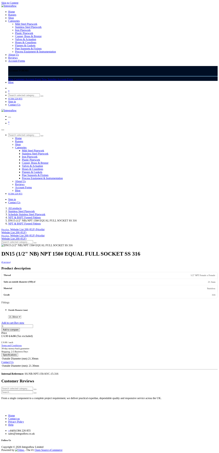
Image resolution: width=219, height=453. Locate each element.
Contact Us (14, 104)
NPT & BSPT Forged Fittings (24, 217)
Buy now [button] (19, 322)
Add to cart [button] (7, 322)
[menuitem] (11, 11)
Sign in (12, 101)
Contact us (14, 418)
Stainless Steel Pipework (21, 211)
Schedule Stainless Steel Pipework (26, 214)
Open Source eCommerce (48, 450)
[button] (22, 229)
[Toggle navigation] (9, 117)
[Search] (42, 96)
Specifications (10, 355)
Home (11, 415)
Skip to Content (9, 2)
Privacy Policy (16, 421)
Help (11, 424)
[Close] (2, 129)
